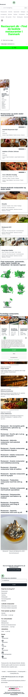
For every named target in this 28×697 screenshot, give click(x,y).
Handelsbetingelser (12, 671)
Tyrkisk (16, 176)
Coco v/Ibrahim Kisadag (9, 174)
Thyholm (21, 180)
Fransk (12, 205)
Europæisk (8, 205)
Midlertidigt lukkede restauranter (9, 606)
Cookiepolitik (10, 359)
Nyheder (3, 613)
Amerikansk (4, 205)
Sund (15, 332)
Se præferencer (14, 357)
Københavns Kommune (18, 209)
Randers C (4, 108)
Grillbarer (9, 178)
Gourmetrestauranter (10, 207)
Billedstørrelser (5, 623)
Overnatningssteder (6, 598)
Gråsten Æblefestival (6, 413)
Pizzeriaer (13, 178)
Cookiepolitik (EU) (14, 673)
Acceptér (14, 350)
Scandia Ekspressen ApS (5, 95)
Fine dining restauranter (11, 230)
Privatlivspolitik (16, 359)
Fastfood (7, 176)
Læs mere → (3, 373)
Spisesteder (4, 178)
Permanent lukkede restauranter (9, 608)
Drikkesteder (4, 597)
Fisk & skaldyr (11, 252)
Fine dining (7, 252)
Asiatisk (21, 332)
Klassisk (19, 252)
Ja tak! (14, 584)
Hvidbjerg (4, 181)
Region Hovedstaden (9, 209)
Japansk (21, 334)
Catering (12, 335)
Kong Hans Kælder (7, 250)
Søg (15, 47)
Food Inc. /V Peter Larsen (4, 330)
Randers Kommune (16, 135)
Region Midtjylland (9, 135)
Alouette (4, 204)
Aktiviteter (3, 600)
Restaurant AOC (6, 227)
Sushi (25, 334)
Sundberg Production (14, 329)
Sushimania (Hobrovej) (24, 329)
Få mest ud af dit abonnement (8, 624)
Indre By (8, 210)
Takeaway (17, 178)
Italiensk (10, 176)
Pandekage (19, 205)
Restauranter (4, 99)
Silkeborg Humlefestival (7, 391)
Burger (3, 176)
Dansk (3, 98)
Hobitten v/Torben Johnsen (10, 151)
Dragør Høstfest (5, 368)
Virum (3, 158)
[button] (26, 338)
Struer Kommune (16, 180)
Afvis (14, 353)
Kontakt (4, 671)
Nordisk (15, 205)
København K (4, 210)
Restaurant (3, 4)
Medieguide (4, 621)
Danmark (3, 101)
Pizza (14, 176)
